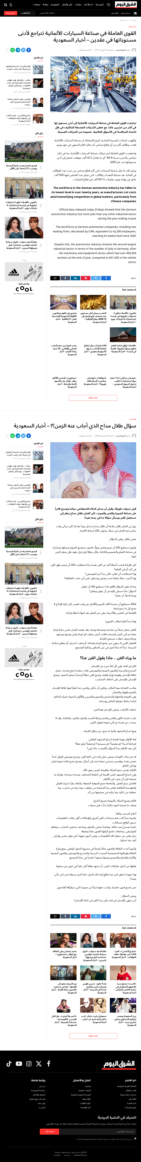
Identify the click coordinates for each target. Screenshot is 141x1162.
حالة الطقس (26, 13)
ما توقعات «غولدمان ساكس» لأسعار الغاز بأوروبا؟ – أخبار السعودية (95, 381)
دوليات (78, 4)
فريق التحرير (120, 50)
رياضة (45, 4)
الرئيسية (99, 4)
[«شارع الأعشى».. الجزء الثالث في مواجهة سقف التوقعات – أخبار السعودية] (38, 118)
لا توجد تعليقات (84, 50)
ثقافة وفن (115, 13)
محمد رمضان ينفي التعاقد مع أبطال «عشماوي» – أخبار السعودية (64, 954)
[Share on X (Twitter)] (23, 50)
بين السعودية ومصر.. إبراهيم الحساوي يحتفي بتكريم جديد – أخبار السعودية (125, 1021)
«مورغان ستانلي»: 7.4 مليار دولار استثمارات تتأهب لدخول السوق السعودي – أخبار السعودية (123, 383)
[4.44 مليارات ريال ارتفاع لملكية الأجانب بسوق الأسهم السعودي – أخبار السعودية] (93, 334)
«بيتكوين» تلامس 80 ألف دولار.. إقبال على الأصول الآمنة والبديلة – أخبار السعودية (64, 383)
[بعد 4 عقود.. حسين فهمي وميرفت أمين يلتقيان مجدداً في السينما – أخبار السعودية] (93, 972)
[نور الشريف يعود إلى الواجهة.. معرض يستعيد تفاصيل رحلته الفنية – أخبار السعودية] (63, 972)
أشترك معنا (10, 13)
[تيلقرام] (18, 50)
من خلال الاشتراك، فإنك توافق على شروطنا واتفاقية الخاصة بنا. (105, 1139)
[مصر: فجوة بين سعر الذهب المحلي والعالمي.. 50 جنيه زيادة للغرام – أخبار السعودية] (63, 334)
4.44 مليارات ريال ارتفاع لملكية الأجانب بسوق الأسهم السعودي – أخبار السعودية (95, 350)
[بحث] (6, 5)
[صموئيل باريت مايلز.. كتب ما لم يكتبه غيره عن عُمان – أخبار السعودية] (93, 1005)
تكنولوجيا (55, 4)
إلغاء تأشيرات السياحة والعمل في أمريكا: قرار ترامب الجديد (18, 67)
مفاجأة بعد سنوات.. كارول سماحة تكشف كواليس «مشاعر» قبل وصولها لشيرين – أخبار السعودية (21, 245)
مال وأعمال (67, 4)
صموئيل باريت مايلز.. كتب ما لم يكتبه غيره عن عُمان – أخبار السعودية (93, 1019)
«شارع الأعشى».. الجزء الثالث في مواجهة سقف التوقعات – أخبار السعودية (18, 118)
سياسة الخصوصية (90, 1139)
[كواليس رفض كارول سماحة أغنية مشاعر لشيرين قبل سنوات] (38, 102)
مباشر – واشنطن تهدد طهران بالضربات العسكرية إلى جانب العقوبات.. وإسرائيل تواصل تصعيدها (18, 84)
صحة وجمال (125, 13)
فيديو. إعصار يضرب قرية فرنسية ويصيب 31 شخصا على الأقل (21, 167)
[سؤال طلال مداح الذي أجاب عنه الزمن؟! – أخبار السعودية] (93, 470)
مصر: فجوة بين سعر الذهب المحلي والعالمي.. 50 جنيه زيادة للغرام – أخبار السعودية (64, 350)
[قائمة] (108, 5)
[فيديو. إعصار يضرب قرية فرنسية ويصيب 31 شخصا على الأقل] (24, 151)
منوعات (36, 4)
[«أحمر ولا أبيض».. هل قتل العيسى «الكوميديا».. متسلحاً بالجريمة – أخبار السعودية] (63, 1005)
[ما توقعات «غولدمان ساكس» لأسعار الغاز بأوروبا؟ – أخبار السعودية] (93, 367)
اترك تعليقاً (93, 398)
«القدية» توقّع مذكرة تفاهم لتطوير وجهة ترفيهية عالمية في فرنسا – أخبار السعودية (123, 348)
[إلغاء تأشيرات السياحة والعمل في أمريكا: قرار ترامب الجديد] (38, 69)
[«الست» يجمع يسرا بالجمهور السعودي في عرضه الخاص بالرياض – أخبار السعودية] (123, 972)
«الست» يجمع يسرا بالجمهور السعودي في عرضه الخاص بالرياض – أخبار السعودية (125, 988)
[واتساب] (12, 50)
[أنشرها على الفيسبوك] (28, 50)
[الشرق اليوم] (126, 4)
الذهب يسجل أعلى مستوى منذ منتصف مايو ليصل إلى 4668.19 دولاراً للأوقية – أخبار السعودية (93, 318)
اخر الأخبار (88, 4)
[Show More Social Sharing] (7, 50)
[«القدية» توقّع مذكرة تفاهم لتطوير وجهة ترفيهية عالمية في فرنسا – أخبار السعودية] (123, 334)
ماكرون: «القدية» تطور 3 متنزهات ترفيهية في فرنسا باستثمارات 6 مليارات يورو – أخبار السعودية (123, 318)
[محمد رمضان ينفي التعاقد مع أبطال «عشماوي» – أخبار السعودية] (63, 940)
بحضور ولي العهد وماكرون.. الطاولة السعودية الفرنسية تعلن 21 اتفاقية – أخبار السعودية (64, 318)
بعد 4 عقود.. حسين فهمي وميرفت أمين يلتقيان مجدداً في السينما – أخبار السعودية (94, 988)
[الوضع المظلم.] (11, 4)
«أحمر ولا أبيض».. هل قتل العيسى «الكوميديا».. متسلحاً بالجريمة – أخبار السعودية (64, 1021)
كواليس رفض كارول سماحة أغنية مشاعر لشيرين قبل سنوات (18, 102)
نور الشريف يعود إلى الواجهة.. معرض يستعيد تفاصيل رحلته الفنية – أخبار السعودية (64, 988)
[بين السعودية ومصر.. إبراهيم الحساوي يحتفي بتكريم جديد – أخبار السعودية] (123, 1005)
